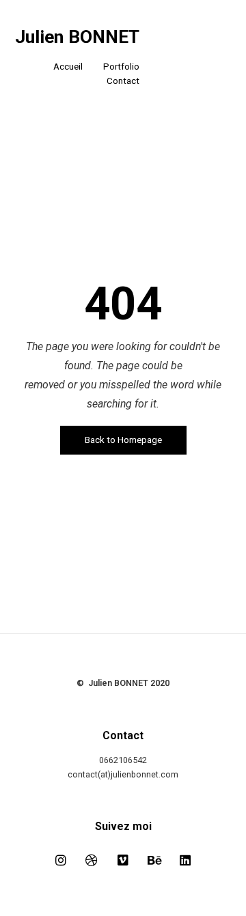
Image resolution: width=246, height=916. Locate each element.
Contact (123, 81)
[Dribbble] (92, 860)
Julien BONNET (77, 37)
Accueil (68, 66)
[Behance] (154, 860)
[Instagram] (60, 860)
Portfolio (121, 66)
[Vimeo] (123, 860)
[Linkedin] (185, 860)
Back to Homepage (123, 440)
